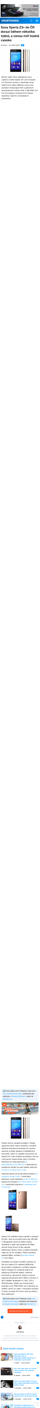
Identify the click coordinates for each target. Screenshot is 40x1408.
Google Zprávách (18, 1096)
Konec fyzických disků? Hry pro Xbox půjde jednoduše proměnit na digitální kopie (26, 1383)
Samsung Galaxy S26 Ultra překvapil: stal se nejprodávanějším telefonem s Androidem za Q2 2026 (25, 1357)
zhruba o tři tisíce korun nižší (14, 1170)
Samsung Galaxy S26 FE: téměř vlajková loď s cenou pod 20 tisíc (26, 1395)
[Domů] (11, 21)
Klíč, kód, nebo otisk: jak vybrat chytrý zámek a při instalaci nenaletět (25, 1370)
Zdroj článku (35, 1317)
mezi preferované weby (12, 1093)
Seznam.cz (7, 1099)
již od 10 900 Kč (30, 1179)
